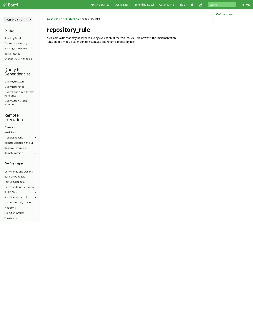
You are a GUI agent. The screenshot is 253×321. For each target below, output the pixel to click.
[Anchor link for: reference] (25, 163)
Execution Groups (14, 212)
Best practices (12, 53)
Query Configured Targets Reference (19, 93)
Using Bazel (122, 4)
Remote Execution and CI (18, 142)
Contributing (166, 4)
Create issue (226, 14)
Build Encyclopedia (14, 176)
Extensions (53, 18)
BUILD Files (10, 192)
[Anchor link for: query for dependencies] (32, 74)
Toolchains (10, 218)
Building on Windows (16, 48)
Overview (9, 127)
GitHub (246, 4)
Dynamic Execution (15, 148)
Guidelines (10, 132)
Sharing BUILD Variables (18, 58)
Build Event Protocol (15, 197)
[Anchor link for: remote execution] (25, 119)
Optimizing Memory (15, 43)
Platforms (10, 207)
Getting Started (100, 4)
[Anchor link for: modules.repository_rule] (93, 29)
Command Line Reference (19, 187)
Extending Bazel (144, 4)
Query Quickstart (14, 81)
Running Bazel (12, 38)
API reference (71, 18)
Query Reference (14, 86)
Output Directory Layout (17, 202)
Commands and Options (18, 171)
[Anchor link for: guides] (19, 30)
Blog (182, 4)
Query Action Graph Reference (15, 102)
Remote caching (13, 153)
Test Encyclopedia (14, 181)
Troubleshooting (13, 137)
